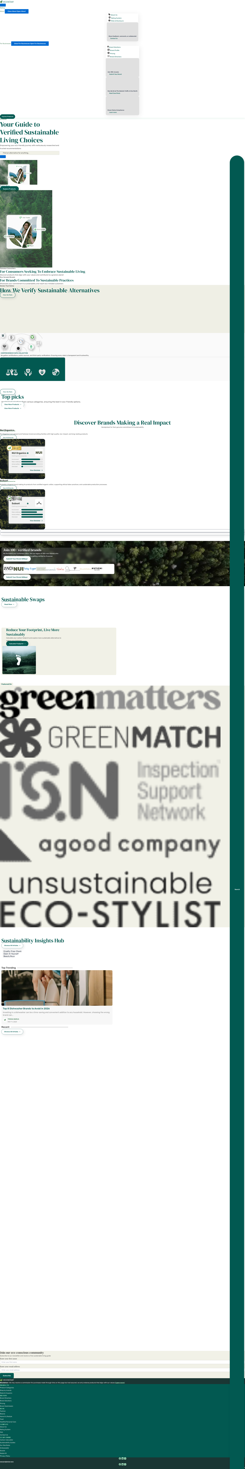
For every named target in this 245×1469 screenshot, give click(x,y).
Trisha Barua (13, 1019)
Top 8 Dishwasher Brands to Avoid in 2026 (26, 1008)
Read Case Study (114, 93)
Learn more (113, 112)
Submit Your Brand (115, 74)
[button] (122, 530)
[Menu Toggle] (3, 5)
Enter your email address (10, 1367)
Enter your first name (8, 1359)
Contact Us (114, 38)
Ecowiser (3, 119)
